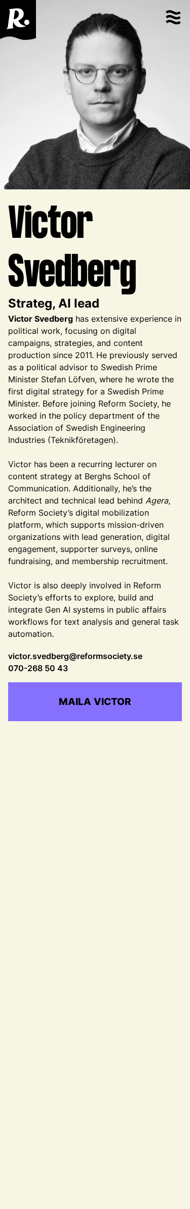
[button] (172, 20)
